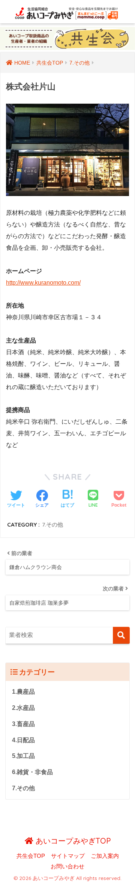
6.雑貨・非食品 (32, 772)
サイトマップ (68, 856)
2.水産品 (23, 708)
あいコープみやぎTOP (72, 840)
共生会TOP (30, 856)
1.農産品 (23, 691)
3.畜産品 (23, 724)
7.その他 (52, 524)
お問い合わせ (67, 866)
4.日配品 (23, 740)
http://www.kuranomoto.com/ (43, 282)
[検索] (121, 635)
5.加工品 (23, 756)
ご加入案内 (105, 856)
